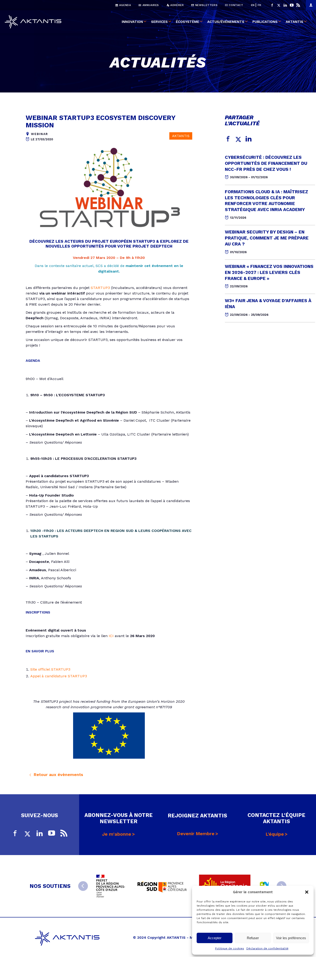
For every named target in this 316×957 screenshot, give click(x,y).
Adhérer (176, 5)
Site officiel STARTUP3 (50, 669)
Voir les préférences (291, 938)
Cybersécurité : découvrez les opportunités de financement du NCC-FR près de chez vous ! (266, 163)
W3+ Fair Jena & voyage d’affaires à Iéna (268, 303)
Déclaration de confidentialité (267, 948)
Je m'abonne (116, 834)
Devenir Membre (195, 833)
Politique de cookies (229, 948)
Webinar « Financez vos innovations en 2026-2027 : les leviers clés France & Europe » (269, 272)
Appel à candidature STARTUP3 (58, 676)
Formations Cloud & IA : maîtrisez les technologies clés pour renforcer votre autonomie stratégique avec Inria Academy (266, 200)
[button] (306, 892)
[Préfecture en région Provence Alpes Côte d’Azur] (110, 886)
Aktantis (294, 22)
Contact (235, 5)
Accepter (214, 938)
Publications (265, 22)
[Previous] (83, 886)
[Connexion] (311, 5)
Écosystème (187, 22)
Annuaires (150, 5)
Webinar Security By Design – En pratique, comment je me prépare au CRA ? (267, 238)
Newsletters (205, 5)
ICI (111, 636)
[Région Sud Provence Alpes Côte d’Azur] (162, 886)
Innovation (132, 22)
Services (159, 22)
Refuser (253, 938)
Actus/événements (225, 22)
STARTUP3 (100, 287)
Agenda (124, 5)
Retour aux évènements (57, 774)
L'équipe (275, 834)
